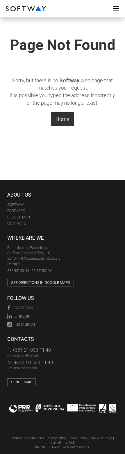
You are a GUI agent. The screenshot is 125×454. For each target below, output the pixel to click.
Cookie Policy (77, 438)
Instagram (25, 324)
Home (62, 119)
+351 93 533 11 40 (33, 362)
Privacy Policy (56, 438)
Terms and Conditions (27, 438)
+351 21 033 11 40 (31, 350)
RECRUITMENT (19, 217)
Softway (15, 204)
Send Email (21, 382)
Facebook (24, 308)
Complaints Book (62, 442)
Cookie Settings (101, 438)
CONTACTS (16, 223)
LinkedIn (23, 316)
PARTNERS (16, 211)
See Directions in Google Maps (40, 282)
